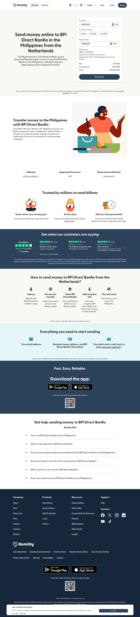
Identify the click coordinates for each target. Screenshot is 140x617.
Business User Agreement (40, 552)
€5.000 (104, 34)
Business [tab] (45, 5)
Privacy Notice (60, 552)
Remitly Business (49, 513)
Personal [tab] (35, 5)
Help (102, 5)
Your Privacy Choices (100, 552)
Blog (15, 508)
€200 (83, 34)
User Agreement (19, 552)
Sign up (122, 5)
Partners (75, 518)
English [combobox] (90, 5)
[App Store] (82, 387)
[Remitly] (20, 5)
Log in (112, 5)
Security (36, 558)
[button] (71, 5)
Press (15, 518)
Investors (17, 529)
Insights (75, 534)
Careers (16, 524)
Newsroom (17, 513)
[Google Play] (58, 387)
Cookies (60, 558)
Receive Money (48, 508)
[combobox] (115, 44)
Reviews (16, 534)
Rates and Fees (78, 503)
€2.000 (93, 34)
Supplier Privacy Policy (78, 552)
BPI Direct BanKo (31, 176)
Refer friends (77, 529)
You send (82, 20)
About (15, 503)
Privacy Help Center (21, 558)
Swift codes (76, 508)
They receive (83, 39)
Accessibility (48, 558)
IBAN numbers (77, 524)
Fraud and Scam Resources (83, 513)
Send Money (47, 503)
